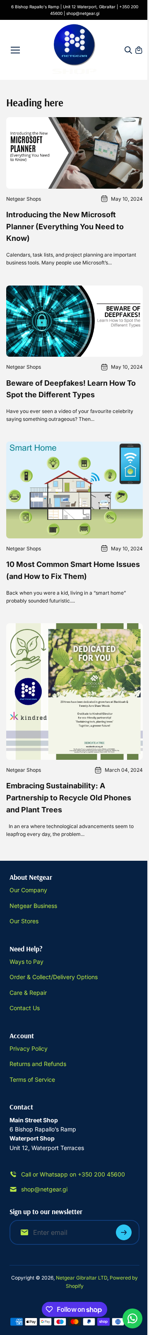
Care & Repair (28, 992)
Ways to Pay (26, 961)
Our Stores (24, 920)
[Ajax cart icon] (139, 50)
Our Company (28, 889)
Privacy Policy (29, 1048)
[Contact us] (132, 1318)
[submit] (124, 1232)
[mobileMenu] (15, 50)
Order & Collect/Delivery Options (54, 976)
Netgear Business (33, 905)
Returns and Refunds (38, 1063)
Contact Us (25, 1007)
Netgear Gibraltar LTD (81, 1278)
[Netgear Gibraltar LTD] (75, 50)
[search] (128, 50)
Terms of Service (32, 1079)
